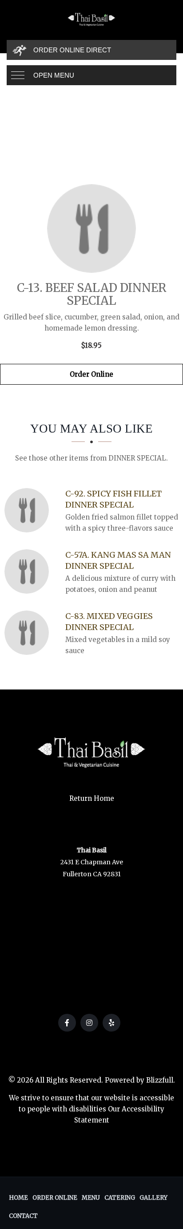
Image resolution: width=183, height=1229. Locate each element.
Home (18, 1197)
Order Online (91, 374)
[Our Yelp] (111, 1023)
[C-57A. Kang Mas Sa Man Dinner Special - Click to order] (28, 571)
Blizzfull (159, 1080)
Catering (119, 1197)
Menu (91, 1197)
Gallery (153, 1197)
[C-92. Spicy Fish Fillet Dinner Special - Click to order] (28, 510)
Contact (23, 1216)
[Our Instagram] (89, 1023)
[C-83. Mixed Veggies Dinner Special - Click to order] (28, 633)
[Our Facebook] (67, 1023)
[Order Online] (91, 228)
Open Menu (53, 75)
